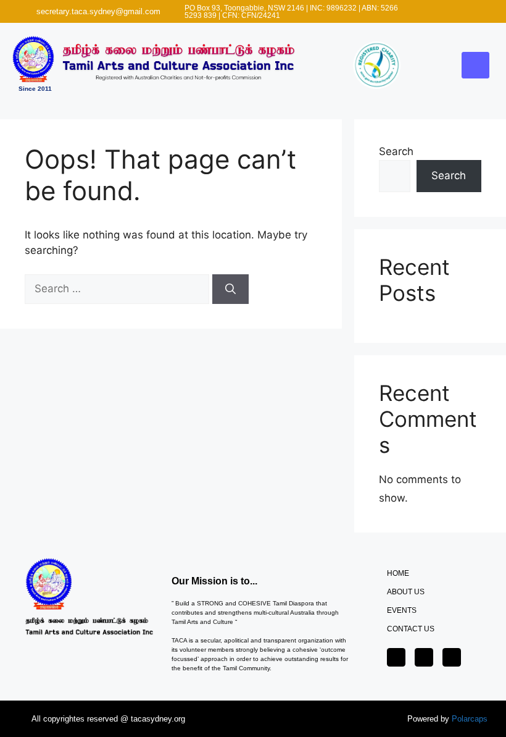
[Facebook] (434, 12)
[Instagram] (458, 12)
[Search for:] (118, 288)
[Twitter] (446, 12)
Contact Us (410, 629)
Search (396, 151)
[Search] (230, 289)
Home (398, 573)
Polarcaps (469, 718)
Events (402, 610)
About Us (406, 591)
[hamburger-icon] (475, 65)
